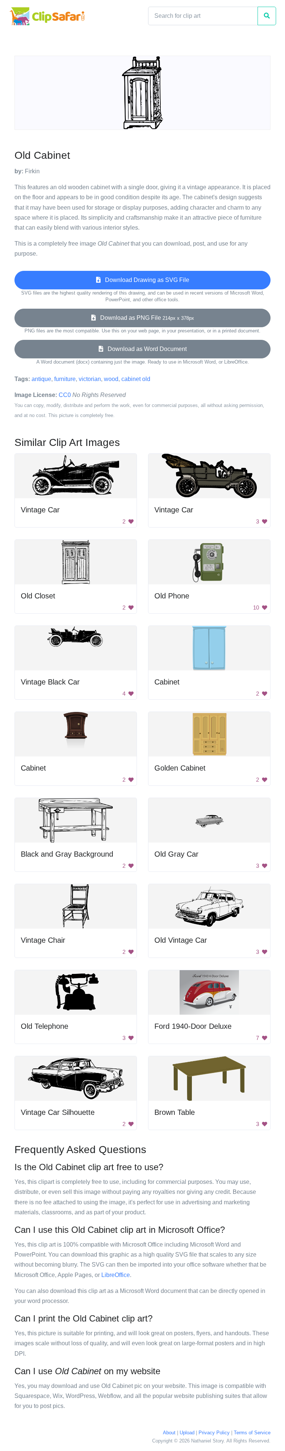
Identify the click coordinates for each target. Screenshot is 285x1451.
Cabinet (167, 682)
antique (41, 379)
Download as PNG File (145, 318)
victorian (90, 379)
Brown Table (174, 1112)
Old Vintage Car (180, 940)
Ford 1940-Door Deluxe (193, 1026)
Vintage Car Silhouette (58, 1112)
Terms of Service (252, 1432)
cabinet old (135, 379)
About (169, 1432)
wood (111, 379)
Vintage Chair (43, 940)
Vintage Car (40, 510)
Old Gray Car (176, 854)
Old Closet (38, 596)
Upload (187, 1432)
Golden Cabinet (180, 768)
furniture (65, 379)
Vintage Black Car (50, 682)
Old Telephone (44, 1026)
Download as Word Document (145, 349)
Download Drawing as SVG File (145, 280)
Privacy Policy (214, 1432)
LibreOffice (115, 1275)
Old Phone (171, 596)
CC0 (65, 395)
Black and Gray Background (67, 854)
